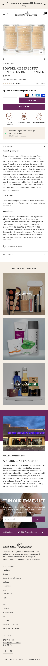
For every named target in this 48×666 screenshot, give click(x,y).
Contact (6, 620)
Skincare (6, 574)
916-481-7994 (8, 645)
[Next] (44, 59)
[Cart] (44, 14)
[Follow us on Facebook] (5, 650)
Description (8, 147)
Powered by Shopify (34, 659)
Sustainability (8, 612)
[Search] (8, 14)
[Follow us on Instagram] (10, 650)
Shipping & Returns (14, 246)
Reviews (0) (8, 254)
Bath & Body (7, 594)
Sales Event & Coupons (12, 578)
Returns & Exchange (11, 628)
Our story (6, 608)
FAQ (4, 616)
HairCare (6, 570)
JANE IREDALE (8, 64)
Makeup (6, 582)
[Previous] (4, 59)
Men (4, 590)
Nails (5, 598)
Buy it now (24, 107)
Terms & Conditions (10, 624)
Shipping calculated (10, 79)
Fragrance (7, 586)
